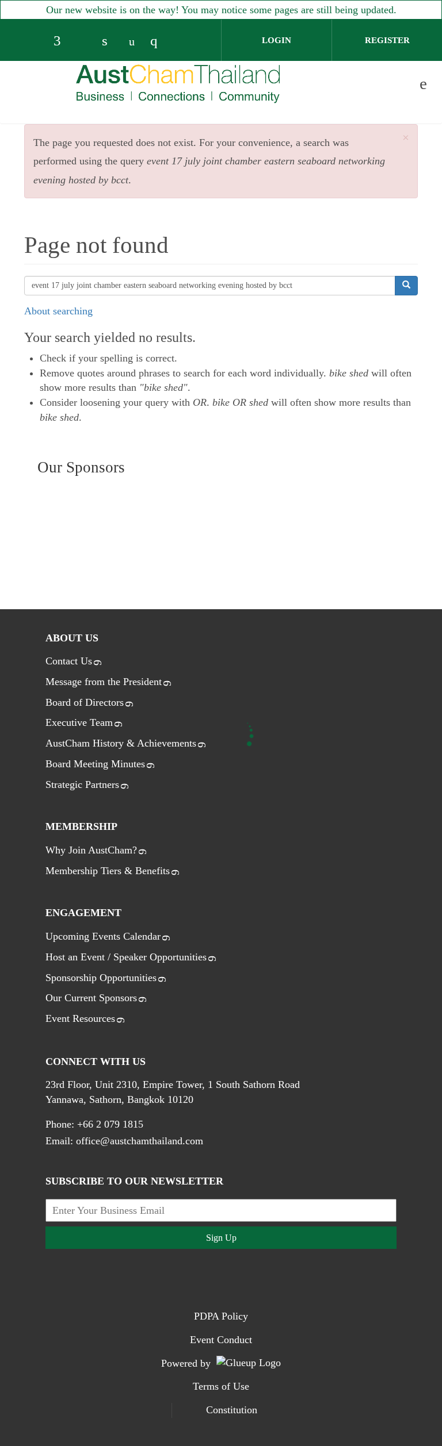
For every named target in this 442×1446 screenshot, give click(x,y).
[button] (405, 138)
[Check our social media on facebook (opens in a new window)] (62, 42)
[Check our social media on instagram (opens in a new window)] (158, 42)
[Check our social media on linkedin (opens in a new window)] (110, 42)
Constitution (231, 1410)
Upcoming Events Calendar (103, 936)
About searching (58, 311)
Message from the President (103, 681)
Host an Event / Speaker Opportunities (126, 957)
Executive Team (79, 722)
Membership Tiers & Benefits (107, 870)
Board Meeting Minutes (95, 764)
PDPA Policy (221, 1316)
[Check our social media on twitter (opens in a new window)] (86, 42)
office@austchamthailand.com (139, 1141)
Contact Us (68, 661)
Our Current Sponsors (91, 997)
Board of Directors (84, 702)
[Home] (178, 83)
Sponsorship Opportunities (101, 977)
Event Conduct (221, 1339)
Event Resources (80, 1018)
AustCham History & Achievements (120, 743)
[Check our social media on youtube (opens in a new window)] (134, 42)
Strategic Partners (82, 784)
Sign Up (221, 1238)
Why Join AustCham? (91, 850)
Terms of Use (221, 1386)
